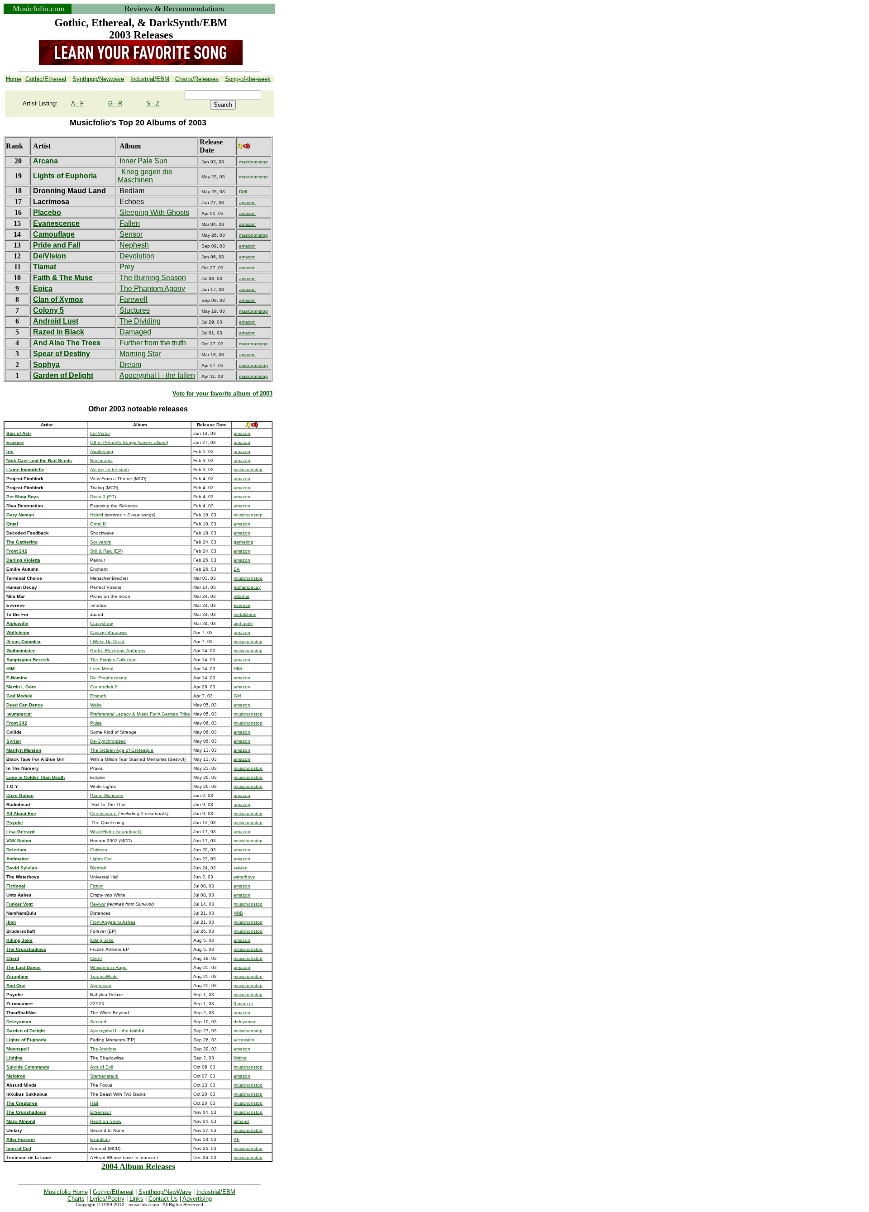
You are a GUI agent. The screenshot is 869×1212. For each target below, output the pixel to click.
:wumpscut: (19, 713)
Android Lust (55, 321)
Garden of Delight (63, 375)
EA (237, 569)
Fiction (97, 885)
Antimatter (17, 858)
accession (244, 1039)
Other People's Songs (129, 442)
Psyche (14, 822)
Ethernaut (100, 1112)
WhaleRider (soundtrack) (115, 831)
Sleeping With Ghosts (154, 212)
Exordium (100, 1139)
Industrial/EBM (215, 1191)
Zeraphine (17, 976)
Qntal (12, 523)
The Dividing (140, 321)
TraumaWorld (104, 976)
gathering (243, 541)
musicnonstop (253, 161)
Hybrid (96, 514)
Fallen (129, 223)
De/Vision (49, 256)
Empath (98, 695)
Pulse (96, 723)
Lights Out (101, 858)
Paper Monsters (106, 795)
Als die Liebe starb (109, 469)
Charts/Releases (197, 79)
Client (12, 958)
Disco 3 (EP (102, 496)
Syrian (13, 741)
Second (98, 1021)
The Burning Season (152, 278)
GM (237, 695)
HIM (238, 668)
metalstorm (245, 614)
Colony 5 (48, 310)
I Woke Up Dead (107, 641)
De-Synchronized (108, 741)
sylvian (241, 867)
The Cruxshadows (26, 949)
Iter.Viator (100, 433)
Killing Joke (102, 940)
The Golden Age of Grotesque (121, 750)
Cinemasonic (103, 813)
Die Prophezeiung (109, 677)
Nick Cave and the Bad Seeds (39, 460)
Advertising (197, 1198)
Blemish (98, 867)
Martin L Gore (21, 686)
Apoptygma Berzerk (28, 659)
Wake (96, 704)
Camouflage (54, 234)
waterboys (244, 876)
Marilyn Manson (23, 750)
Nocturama (101, 460)
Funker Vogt (19, 904)
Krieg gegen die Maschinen (145, 176)
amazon (247, 202)
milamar (241, 596)
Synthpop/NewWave (164, 1191)
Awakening (101, 451)
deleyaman (245, 1021)
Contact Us (163, 1198)
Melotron (15, 1076)
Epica (43, 288)
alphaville (243, 623)
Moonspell (17, 1048)
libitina (240, 1057)
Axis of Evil (101, 1066)
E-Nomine (17, 677)
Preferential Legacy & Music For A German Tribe (140, 713)
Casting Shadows (108, 632)
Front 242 (16, 723)
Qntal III (98, 523)
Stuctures (134, 310)
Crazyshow (101, 623)
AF (236, 1139)
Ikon (11, 922)
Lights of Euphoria (65, 176)
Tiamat (44, 267)
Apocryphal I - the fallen (157, 375)
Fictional (15, 885)
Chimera (98, 849)
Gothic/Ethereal (113, 1191)
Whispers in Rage (108, 967)
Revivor (97, 904)
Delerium (16, 849)
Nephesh (134, 245)
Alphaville (17, 623)
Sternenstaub (104, 1076)
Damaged (135, 332)
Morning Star (140, 354)
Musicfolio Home (66, 1191)
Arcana (45, 161)
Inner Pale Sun (143, 161)
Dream (130, 364)
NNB (238, 913)
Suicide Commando (27, 1066)
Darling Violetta (23, 560)
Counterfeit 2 (103, 686)
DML (243, 191)
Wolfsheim (17, 632)
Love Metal (101, 668)
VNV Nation (18, 840)
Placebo (47, 212)
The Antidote (103, 1048)
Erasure (15, 442)
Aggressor (100, 985)
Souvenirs (100, 541)
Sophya (46, 364)
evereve (242, 605)
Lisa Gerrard (20, 831)
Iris (10, 451)
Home (13, 79)
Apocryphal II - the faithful (117, 1030)
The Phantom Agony (152, 288)
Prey (126, 267)
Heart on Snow (105, 1121)
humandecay (247, 587)
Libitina (14, 1057)
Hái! (94, 1103)
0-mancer (243, 1003)
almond (241, 1121)
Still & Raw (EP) (106, 551)
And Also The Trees (66, 343)
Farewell (133, 299)
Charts (76, 1198)
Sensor (131, 234)
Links (136, 1198)
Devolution (136, 256)
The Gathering (22, 541)
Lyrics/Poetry (107, 1198)
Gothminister (20, 650)
